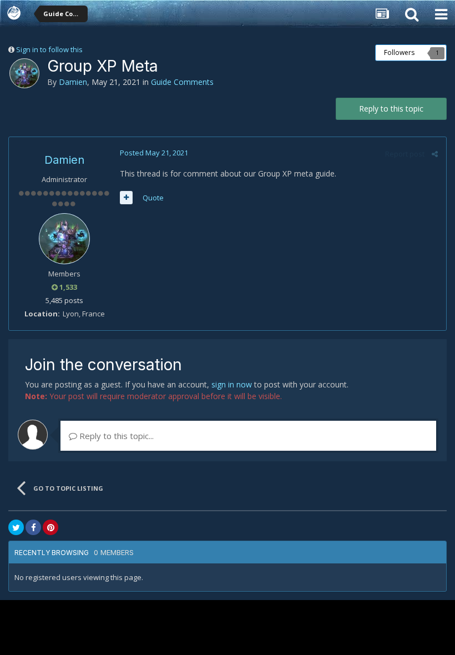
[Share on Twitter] (16, 527)
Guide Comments (182, 82)
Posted (154, 153)
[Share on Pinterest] (50, 527)
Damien (73, 82)
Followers (399, 52)
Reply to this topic (391, 108)
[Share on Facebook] (33, 527)
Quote (153, 198)
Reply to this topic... (115, 435)
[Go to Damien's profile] (24, 73)
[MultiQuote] (126, 197)
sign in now (231, 384)
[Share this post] (435, 154)
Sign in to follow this (49, 49)
